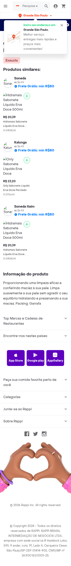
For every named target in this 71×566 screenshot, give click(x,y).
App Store (16, 361)
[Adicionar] (27, 96)
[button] (35, 15)
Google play (35, 361)
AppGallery (55, 361)
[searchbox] (31, 6)
